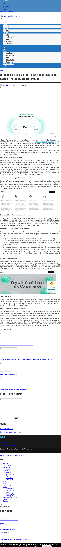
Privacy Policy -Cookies (8, 446)
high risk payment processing (45, 142)
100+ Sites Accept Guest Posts (10, 432)
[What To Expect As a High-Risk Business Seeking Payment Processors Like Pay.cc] (28, 110)
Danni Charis (5, 85)
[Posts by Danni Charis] (1, 85)
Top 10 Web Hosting (6, 429)
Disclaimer (3, 442)
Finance (1, 70)
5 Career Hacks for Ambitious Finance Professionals (13, 389)
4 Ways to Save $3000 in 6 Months (8, 374)
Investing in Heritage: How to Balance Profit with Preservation (16, 345)
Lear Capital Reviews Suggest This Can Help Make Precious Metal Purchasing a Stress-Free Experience (26, 359)
